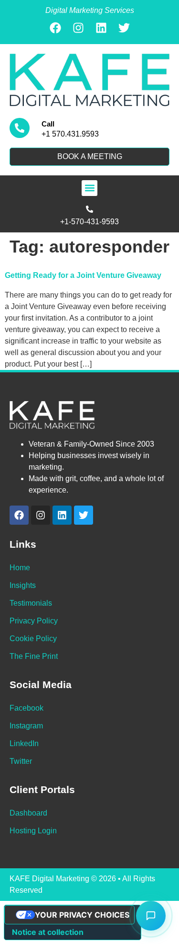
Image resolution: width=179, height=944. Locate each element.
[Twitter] (124, 27)
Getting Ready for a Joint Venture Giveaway (83, 275)
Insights (23, 585)
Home (20, 568)
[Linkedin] (101, 27)
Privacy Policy (34, 621)
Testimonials (31, 603)
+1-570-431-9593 (89, 222)
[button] (89, 188)
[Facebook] (55, 27)
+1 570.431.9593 (70, 134)
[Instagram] (78, 27)
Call (48, 124)
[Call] (20, 128)
